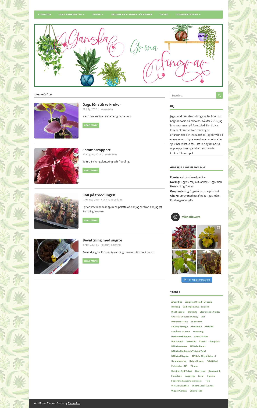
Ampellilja (176, 301)
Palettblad (212, 360)
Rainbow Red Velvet (181, 370)
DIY (203, 316)
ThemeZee (74, 403)
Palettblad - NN (179, 366)
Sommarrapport (97, 149)
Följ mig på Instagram (198, 279)
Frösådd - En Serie (180, 331)
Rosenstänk (214, 370)
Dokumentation (187, 14)
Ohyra (164, 14)
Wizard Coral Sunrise (202, 385)
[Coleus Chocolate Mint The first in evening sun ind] (209, 262)
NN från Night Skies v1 (204, 356)
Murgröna (214, 341)
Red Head (200, 370)
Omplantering (178, 360)
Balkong (175, 306)
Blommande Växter (210, 311)
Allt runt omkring (113, 199)
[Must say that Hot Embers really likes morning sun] (184, 237)
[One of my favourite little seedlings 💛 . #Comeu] (209, 237)
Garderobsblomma (181, 336)
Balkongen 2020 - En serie (196, 306)
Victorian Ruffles (180, 385)
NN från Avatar (179, 346)
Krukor (202, 341)
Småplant (176, 375)
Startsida (44, 14)
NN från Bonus (198, 346)
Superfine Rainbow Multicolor (186, 380)
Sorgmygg (190, 375)
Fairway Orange (179, 326)
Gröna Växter (201, 336)
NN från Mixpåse (180, 356)
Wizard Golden (179, 390)
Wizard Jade (196, 390)
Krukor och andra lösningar (131, 14)
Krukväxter (107, 109)
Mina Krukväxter (70, 14)
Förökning (198, 331)
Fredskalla (196, 326)
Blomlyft (192, 311)
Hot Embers (177, 341)
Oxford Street (196, 360)
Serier (96, 14)
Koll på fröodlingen (99, 195)
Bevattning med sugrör (102, 240)
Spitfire (211, 375)
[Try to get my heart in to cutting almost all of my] (184, 262)
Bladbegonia (177, 311)
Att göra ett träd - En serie (198, 301)
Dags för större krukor (102, 104)
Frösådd (209, 326)
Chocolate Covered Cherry (184, 316)
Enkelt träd (196, 321)
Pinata (194, 366)
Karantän (191, 341)
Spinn (201, 375)
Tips (207, 380)
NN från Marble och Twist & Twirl (188, 351)
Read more (91, 125)
